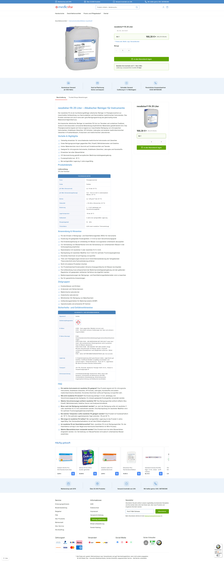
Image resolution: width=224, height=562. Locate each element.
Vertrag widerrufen (99, 519)
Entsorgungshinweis (62, 504)
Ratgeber (58, 511)
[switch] (218, 555)
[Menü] (221, 545)
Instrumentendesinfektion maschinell (80, 21)
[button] (167, 7)
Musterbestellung (61, 508)
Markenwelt (59, 522)
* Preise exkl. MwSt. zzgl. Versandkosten (127, 41)
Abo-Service (59, 526)
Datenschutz (94, 508)
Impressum (94, 511)
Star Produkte (60, 519)
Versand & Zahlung (96, 515)
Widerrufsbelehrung (97, 524)
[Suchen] (137, 7)
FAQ (56, 515)
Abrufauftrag (59, 530)
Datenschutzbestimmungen (153, 516)
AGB (91, 504)
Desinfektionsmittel (61, 21)
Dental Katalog (95, 527)
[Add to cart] (73, 473)
